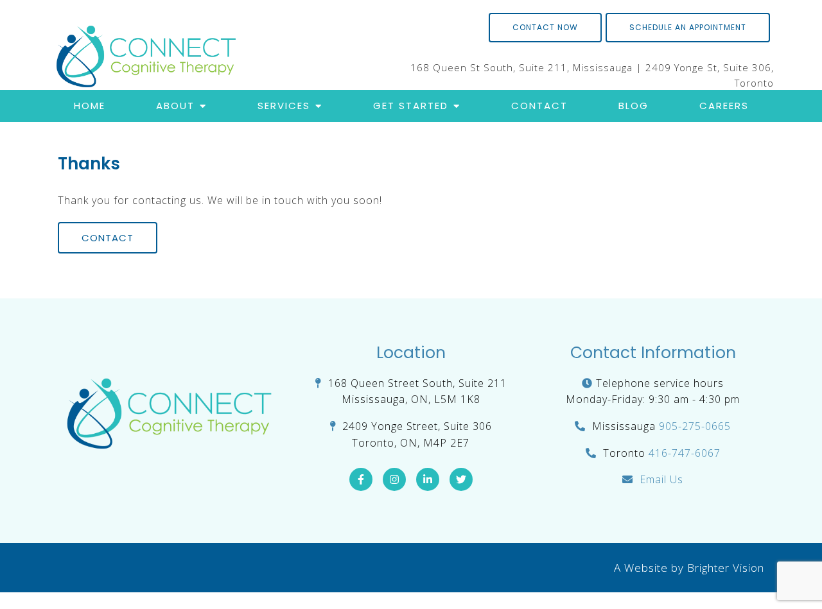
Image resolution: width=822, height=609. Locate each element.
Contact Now (545, 27)
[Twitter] (461, 479)
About (175, 105)
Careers (724, 105)
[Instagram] (394, 479)
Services (284, 105)
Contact (539, 105)
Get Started (410, 105)
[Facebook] (360, 479)
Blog (633, 105)
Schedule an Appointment (687, 27)
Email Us (661, 479)
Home (89, 105)
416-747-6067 (685, 453)
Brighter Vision (725, 567)
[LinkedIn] (427, 479)
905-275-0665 (695, 426)
